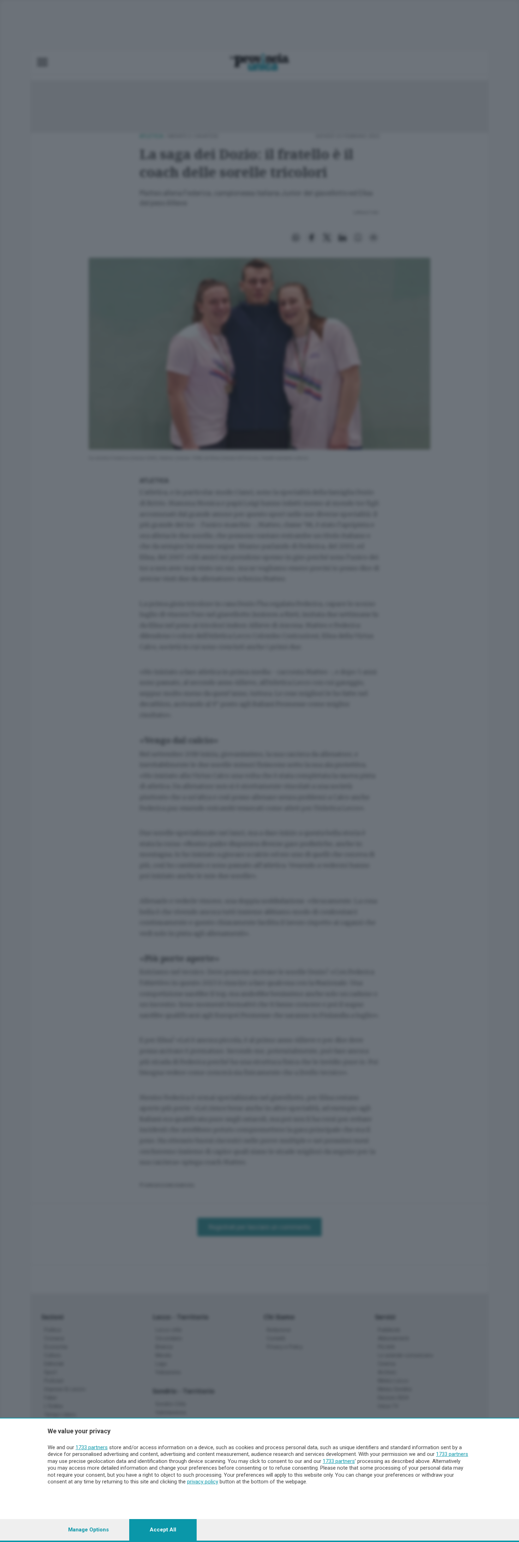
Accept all (163, 1529)
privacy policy (202, 1481)
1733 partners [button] (92, 1447)
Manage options (88, 1529)
